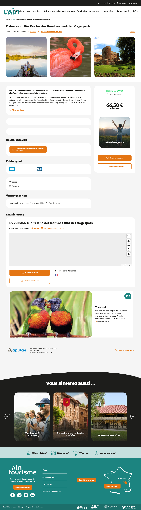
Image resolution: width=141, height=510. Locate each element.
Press (45, 470)
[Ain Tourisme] (82, 506)
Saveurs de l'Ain (49, 477)
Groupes (112, 3)
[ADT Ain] (11, 11)
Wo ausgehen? (108, 453)
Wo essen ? (63, 453)
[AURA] (129, 506)
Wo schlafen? (39, 453)
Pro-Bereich (47, 484)
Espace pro (102, 3)
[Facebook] (13, 495)
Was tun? (84, 453)
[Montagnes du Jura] (111, 506)
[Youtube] (26, 495)
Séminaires (121, 3)
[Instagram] (19, 495)
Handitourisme (133, 3)
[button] (129, 11)
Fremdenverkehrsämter (52, 491)
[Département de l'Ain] (95, 506)
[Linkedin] (32, 495)
